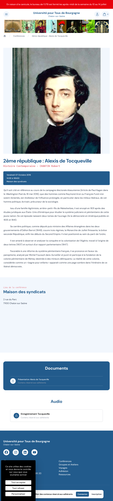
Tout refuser (18, 488)
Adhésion (63, 471)
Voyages (63, 467)
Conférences (19, 36)
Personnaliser (18, 493)
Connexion (82, 494)
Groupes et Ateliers (68, 464)
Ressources (64, 474)
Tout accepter (18, 482)
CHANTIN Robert (50, 166)
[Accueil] (4, 36)
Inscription (97, 494)
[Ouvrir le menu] (6, 14)
